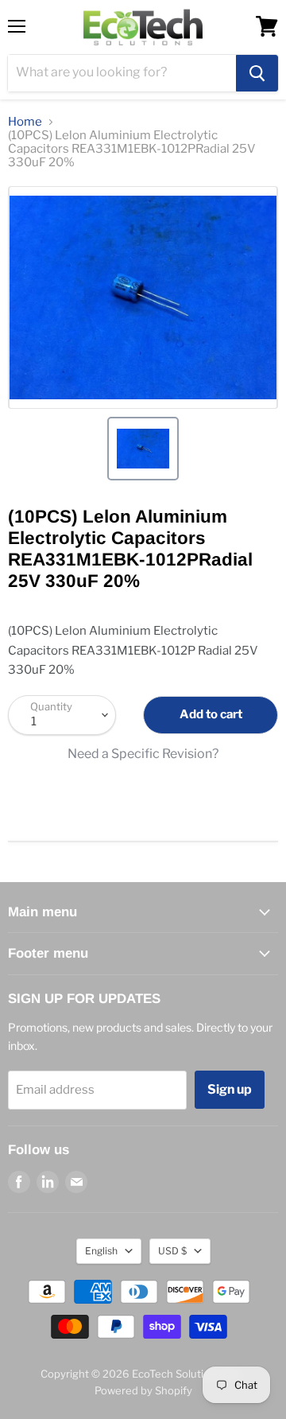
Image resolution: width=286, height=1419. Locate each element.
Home (25, 122)
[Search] (257, 73)
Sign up (229, 1089)
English (101, 1251)
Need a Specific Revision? (143, 754)
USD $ (172, 1251)
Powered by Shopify (143, 1390)
